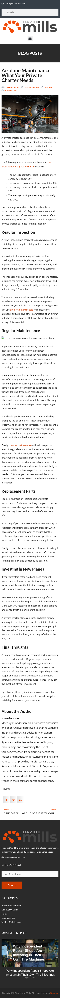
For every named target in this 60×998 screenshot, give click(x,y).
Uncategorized (8, 918)
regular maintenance (21, 445)
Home (4, 913)
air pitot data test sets (21, 309)
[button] (30, 38)
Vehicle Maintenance (12, 922)
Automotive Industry (11, 905)
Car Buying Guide (10, 909)
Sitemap (54, 993)
